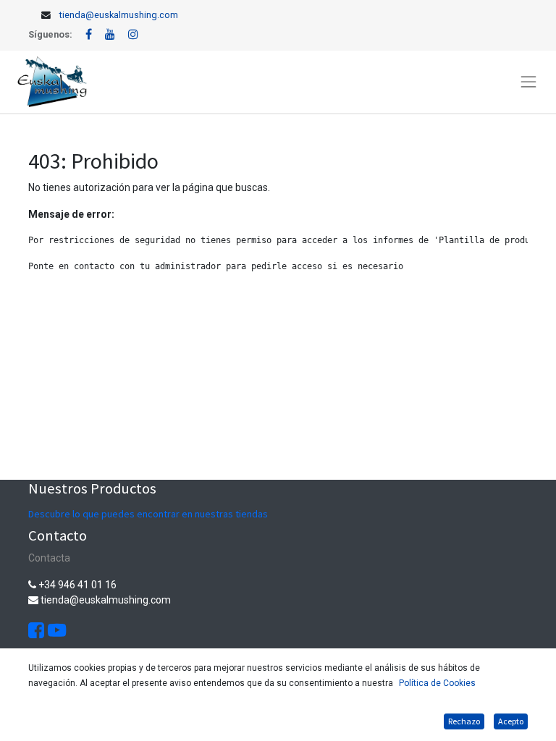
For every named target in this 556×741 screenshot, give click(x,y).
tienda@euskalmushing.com (118, 14)
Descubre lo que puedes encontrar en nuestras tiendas (148, 513)
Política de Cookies (437, 683)
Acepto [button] (510, 721)
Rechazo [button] (464, 721)
